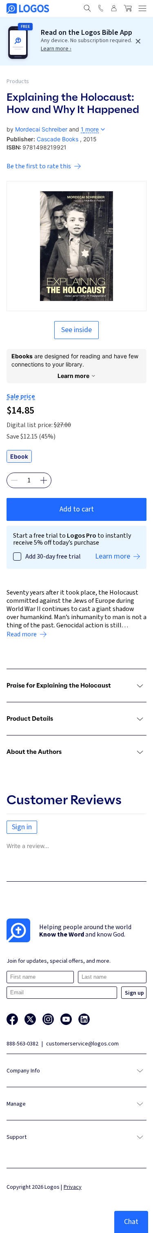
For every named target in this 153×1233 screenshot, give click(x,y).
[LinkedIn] (84, 1019)
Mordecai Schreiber (41, 129)
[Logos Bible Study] (28, 8)
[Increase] (43, 480)
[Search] (87, 8)
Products (18, 81)
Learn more (73, 375)
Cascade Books (57, 139)
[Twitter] (30, 1019)
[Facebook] (12, 1019)
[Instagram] (48, 1019)
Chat (131, 1222)
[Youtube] (66, 1019)
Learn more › (56, 49)
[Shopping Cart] (128, 8)
